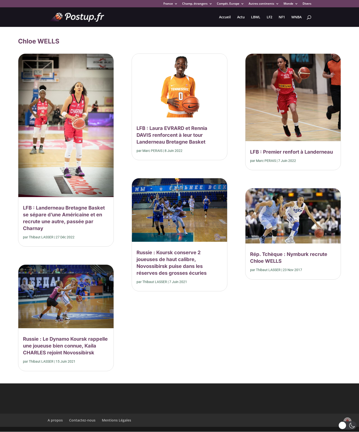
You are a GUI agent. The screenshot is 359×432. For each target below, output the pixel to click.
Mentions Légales (116, 420)
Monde (288, 4)
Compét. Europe (228, 4)
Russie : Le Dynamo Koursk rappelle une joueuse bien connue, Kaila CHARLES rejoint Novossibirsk (65, 346)
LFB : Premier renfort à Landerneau (291, 152)
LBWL (255, 17)
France (168, 4)
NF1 (282, 17)
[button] (347, 425)
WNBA (296, 17)
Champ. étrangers (195, 4)
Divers (307, 4)
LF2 (269, 17)
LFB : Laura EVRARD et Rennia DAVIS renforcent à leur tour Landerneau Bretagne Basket (172, 135)
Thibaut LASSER (41, 237)
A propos (55, 420)
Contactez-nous (82, 420)
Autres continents (261, 4)
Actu (241, 17)
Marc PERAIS (152, 151)
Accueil (225, 17)
